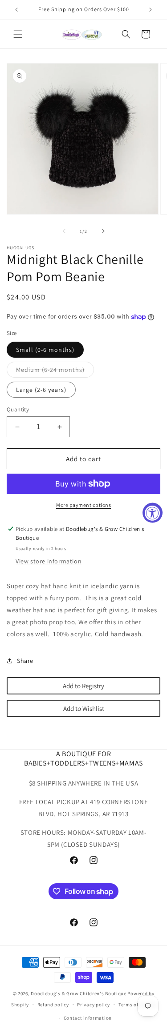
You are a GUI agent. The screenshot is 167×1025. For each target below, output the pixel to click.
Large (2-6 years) (41, 390)
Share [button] (25, 661)
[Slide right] (103, 231)
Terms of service (137, 1004)
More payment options (83, 505)
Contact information (88, 1018)
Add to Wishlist (83, 708)
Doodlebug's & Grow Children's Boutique (78, 993)
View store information (48, 561)
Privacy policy (93, 1004)
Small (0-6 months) (45, 350)
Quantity (18, 409)
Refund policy (53, 1004)
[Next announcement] (150, 10)
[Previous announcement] (16, 10)
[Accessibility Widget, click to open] (153, 512)
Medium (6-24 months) (55, 371)
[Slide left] (64, 231)
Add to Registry (83, 686)
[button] (18, 34)
